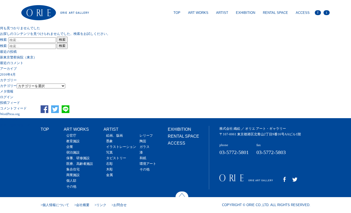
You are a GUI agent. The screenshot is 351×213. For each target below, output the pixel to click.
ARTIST (222, 13)
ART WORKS (198, 13)
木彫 (109, 169)
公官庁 (71, 135)
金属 (109, 175)
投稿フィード (10, 103)
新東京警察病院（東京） (18, 57)
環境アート (148, 164)
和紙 (143, 158)
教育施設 (73, 141)
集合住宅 (73, 169)
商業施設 (73, 175)
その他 (71, 186)
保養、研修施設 (78, 158)
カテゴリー (8, 86)
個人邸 (71, 180)
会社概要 (82, 205)
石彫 (109, 164)
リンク (101, 205)
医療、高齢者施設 (79, 164)
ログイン (6, 97)
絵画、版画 (114, 135)
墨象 (109, 141)
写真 (109, 152)
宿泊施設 (73, 152)
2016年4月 (8, 74)
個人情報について (55, 205)
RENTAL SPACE (275, 13)
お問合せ (120, 205)
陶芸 (143, 141)
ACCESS (303, 13)
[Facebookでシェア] (45, 115)
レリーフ (146, 135)
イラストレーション (121, 147)
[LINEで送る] (66, 115)
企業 (69, 147)
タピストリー (116, 158)
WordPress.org (10, 114)
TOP (176, 13)
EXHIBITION (245, 13)
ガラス (145, 147)
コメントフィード (13, 108)
